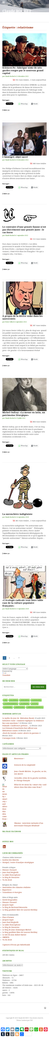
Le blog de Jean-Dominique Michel (16, 930)
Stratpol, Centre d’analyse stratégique (18, 862)
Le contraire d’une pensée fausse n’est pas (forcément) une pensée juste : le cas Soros (24, 230)
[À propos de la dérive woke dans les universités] (24, 298)
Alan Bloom (36, 700)
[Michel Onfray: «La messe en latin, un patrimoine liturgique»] (24, 394)
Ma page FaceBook (11, 831)
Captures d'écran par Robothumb (16, 945)
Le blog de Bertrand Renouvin (14, 907)
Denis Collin (9, 322)
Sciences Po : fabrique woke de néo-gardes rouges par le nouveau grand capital (22, 70)
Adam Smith (24, 700)
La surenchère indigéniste (17, 514)
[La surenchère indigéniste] (24, 488)
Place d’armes (8, 917)
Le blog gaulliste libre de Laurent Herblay (19, 910)
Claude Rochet (9, 76)
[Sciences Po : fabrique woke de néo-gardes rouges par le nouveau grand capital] (24, 49)
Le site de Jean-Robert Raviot (14, 935)
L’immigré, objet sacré (15, 157)
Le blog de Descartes (10, 877)
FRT (31, 1020)
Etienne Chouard (9, 870)
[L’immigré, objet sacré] (24, 139)
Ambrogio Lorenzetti (35, 707)
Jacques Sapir (8, 905)
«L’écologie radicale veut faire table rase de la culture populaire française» (22, 603)
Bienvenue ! (19, 758)
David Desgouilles (9, 900)
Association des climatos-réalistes (16, 887)
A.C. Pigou (13, 700)
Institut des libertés (10, 860)
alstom (34, 703)
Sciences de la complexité (24, 765)
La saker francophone (11, 875)
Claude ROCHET (16, 11)
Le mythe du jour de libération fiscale (18, 718)
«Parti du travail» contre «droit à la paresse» (20, 733)
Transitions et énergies (12, 892)
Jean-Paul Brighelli (10, 872)
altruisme (8, 707)
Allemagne (24, 703)
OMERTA (5, 937)
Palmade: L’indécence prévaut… (15, 726)
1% (5, 700)
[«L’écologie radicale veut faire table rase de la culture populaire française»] (24, 582)
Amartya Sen (19, 707)
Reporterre (6, 890)
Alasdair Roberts (11, 703)
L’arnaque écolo (9, 738)
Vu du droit (7, 880)
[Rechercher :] (24, 687)
